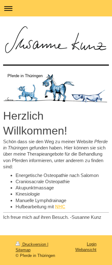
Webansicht (85, 249)
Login (91, 244)
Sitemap (23, 250)
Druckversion (34, 244)
